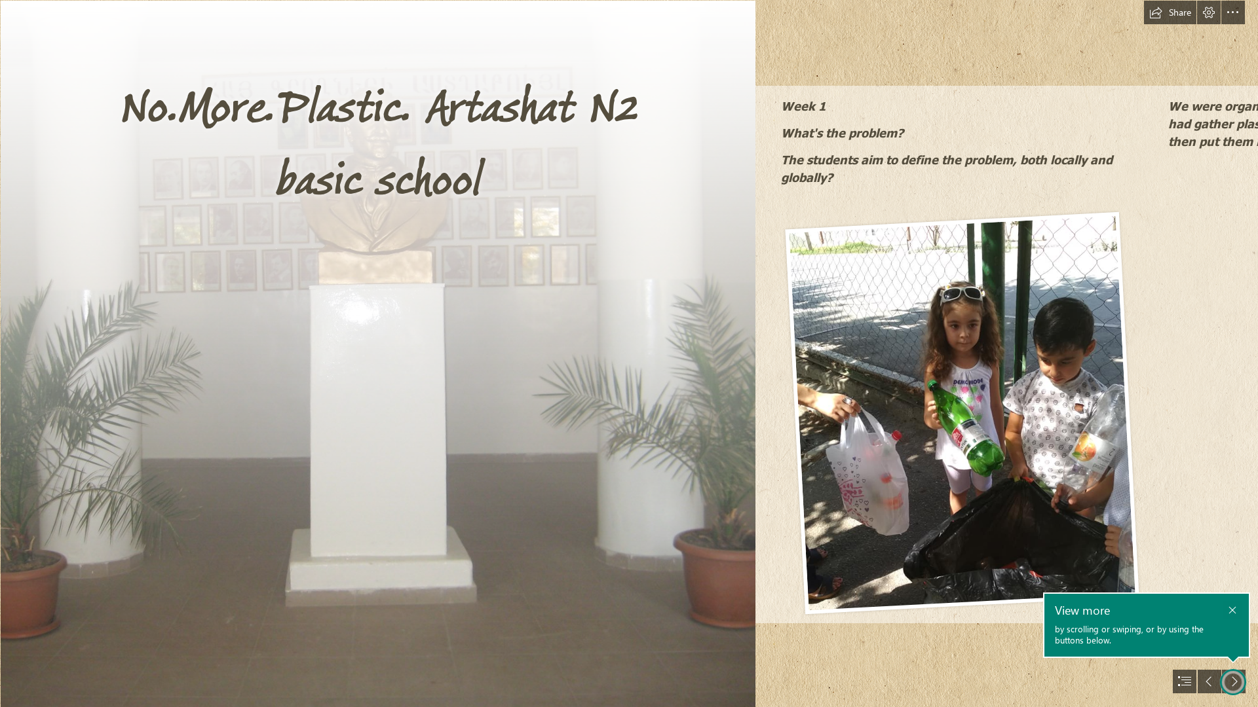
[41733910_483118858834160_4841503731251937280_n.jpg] (961, 412)
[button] (1170, 12)
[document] (629, 353)
